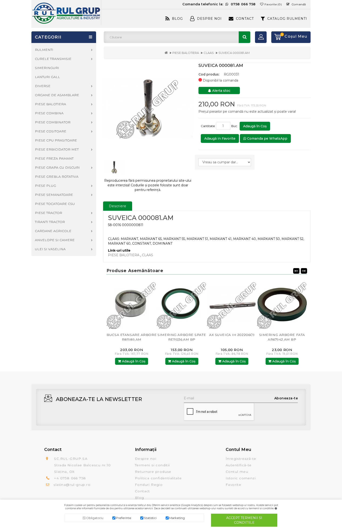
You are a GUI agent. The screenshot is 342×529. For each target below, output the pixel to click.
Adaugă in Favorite (219, 138)
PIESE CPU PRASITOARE (56, 140)
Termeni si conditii (152, 465)
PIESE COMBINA (49, 113)
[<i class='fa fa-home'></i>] (166, 53)
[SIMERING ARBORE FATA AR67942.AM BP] (253, 304)
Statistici (150, 518)
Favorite (233, 485)
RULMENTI (44, 50)
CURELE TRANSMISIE (53, 59)
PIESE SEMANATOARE (54, 195)
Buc (235, 126)
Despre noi (145, 459)
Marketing (177, 518)
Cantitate (208, 126)
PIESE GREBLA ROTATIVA (56, 176)
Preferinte (123, 518)
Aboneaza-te (286, 398)
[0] (276, 37)
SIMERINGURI (47, 68)
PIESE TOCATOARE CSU (55, 204)
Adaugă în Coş (255, 126)
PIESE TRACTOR (48, 213)
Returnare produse (153, 472)
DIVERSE (42, 86)
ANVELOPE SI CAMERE (55, 240)
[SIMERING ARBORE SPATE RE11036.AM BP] (153, 304)
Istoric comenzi (241, 478)
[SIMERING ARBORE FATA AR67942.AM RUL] (303, 304)
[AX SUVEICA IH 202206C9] (203, 304)
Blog (177, 18)
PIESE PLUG (45, 186)
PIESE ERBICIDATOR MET (57, 149)
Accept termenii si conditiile (244, 520)
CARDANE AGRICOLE (53, 231)
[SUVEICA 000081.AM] (148, 108)
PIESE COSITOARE (50, 131)
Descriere (117, 206)
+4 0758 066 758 (70, 478)
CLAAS (209, 53)
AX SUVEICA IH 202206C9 (203, 335)
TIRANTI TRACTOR (50, 222)
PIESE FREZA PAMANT (54, 158)
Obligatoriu (94, 518)
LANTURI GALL (47, 77)
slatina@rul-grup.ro (72, 485)
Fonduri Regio (149, 485)
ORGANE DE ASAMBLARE (57, 95)
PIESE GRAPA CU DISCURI (57, 167)
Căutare (244, 37)
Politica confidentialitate (158, 478)
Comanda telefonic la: (219, 4)
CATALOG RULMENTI (287, 18)
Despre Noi (209, 18)
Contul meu (237, 472)
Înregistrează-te (241, 459)
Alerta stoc (220, 91)
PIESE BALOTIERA (185, 53)
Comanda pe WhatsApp (266, 138)
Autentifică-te (239, 465)
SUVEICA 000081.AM (234, 53)
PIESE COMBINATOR (52, 122)
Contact (245, 18)
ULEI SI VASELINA (50, 249)
